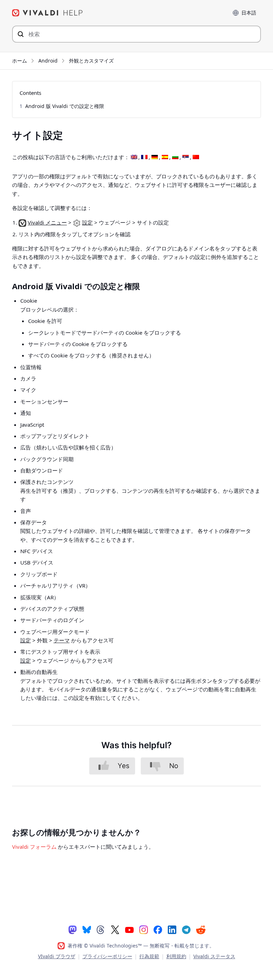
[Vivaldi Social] (72, 929)
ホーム (19, 60)
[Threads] (101, 929)
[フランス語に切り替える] (144, 157)
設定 (87, 222)
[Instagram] (143, 929)
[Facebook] (157, 929)
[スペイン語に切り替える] (165, 157)
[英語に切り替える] (134, 157)
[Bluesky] (86, 929)
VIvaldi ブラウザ (56, 956)
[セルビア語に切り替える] (185, 157)
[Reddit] (200, 930)
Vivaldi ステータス (214, 956)
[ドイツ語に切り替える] (154, 157)
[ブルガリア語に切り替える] (175, 157)
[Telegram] (186, 929)
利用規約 (176, 956)
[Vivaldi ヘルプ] (47, 12)
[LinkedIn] (172, 929)
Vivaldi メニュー (47, 222)
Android (48, 60)
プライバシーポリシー (107, 956)
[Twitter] (115, 929)
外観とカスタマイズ (91, 60)
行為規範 (149, 956)
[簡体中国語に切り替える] (196, 157)
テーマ (62, 640)
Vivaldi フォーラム (34, 846)
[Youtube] (129, 929)
